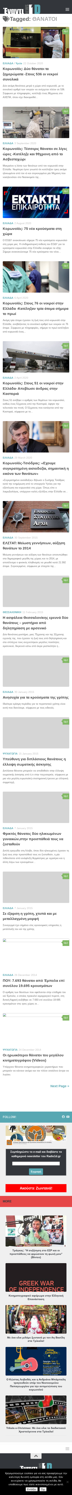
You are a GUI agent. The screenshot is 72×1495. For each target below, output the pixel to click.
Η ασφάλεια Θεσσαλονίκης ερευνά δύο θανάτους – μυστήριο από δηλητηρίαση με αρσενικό (35, 623)
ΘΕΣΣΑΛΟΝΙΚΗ (12, 612)
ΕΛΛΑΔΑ (8, 63)
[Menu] (67, 9)
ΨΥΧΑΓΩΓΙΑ (10, 753)
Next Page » (59, 1086)
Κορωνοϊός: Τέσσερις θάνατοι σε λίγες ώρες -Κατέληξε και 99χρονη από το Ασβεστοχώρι (35, 154)
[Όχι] (67, 1482)
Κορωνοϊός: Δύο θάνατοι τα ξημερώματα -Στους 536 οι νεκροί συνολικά (30, 74)
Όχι (43, 1489)
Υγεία (19, 63)
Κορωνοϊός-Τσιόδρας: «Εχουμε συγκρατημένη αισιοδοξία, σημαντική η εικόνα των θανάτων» (36, 468)
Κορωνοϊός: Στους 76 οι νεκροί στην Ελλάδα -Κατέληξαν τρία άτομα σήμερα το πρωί (35, 308)
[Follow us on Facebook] (63, 1116)
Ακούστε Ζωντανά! (36, 1188)
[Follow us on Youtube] (67, 1116)
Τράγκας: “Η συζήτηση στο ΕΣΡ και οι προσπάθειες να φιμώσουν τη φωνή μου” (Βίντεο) (36, 1254)
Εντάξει (31, 1489)
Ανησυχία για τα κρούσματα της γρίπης (36, 697)
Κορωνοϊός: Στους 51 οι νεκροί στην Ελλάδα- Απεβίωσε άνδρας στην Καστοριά (33, 388)
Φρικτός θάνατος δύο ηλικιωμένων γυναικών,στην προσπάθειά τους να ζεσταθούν (33, 839)
